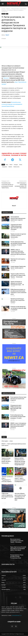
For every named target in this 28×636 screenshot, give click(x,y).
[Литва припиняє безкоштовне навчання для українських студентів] (5, 218)
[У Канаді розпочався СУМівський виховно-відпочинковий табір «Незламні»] (5, 226)
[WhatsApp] (18, 42)
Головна (3, 8)
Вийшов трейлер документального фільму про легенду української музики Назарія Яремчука (20, 461)
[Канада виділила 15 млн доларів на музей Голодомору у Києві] (5, 556)
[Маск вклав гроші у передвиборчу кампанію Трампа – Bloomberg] (5, 541)
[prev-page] (3, 314)
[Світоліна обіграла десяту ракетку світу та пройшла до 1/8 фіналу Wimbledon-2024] (21, 488)
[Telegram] (12, 160)
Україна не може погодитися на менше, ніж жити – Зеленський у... (18, 235)
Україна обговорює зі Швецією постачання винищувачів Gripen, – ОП (17, 283)
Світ (7, 13)
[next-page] (5, 314)
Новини (8, 8)
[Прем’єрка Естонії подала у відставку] (5, 261)
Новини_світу (16, 166)
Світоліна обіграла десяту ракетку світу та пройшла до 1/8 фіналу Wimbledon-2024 (20, 497)
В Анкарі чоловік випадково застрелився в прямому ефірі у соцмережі (18, 308)
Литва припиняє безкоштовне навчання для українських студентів (18, 218)
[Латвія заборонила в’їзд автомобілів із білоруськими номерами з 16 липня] (5, 243)
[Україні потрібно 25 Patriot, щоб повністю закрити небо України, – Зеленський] (5, 275)
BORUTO (3, 443)
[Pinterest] (15, 42)
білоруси (16, 164)
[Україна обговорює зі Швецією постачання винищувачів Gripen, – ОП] (5, 283)
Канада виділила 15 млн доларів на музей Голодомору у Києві (16, 556)
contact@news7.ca (16, 615)
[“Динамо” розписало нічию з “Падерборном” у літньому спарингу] (7, 471)
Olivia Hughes (5, 441)
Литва (20, 164)
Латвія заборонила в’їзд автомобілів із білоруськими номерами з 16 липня (18, 243)
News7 (7, 35)
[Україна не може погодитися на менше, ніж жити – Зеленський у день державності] (5, 236)
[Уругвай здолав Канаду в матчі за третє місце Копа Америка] (5, 300)
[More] (22, 42)
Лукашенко (4, 166)
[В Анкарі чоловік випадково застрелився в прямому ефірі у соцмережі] (5, 308)
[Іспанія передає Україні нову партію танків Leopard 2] (5, 268)
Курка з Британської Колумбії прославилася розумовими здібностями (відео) (18, 548)
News (7, 164)
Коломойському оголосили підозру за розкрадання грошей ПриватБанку (12, 104)
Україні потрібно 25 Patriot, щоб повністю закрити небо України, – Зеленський (18, 275)
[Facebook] (8, 42)
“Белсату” (6, 78)
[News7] (14, 198)
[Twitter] (11, 42)
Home (11, 441)
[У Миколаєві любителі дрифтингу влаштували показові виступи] (7, 488)
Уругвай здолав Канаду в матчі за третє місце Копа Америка (17, 300)
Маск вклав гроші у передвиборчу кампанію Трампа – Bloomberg (16, 541)
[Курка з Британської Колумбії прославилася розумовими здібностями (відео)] (5, 549)
